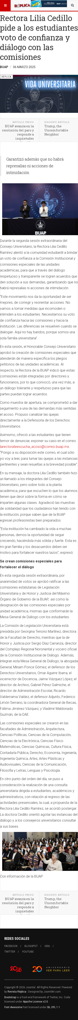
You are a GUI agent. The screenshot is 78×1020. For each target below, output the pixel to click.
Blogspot (31, 946)
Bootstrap (10, 997)
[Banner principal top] (49, 3)
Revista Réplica (17, 991)
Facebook (11, 946)
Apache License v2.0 (35, 1001)
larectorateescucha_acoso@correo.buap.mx (34, 447)
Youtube (28, 951)
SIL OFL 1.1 (53, 1007)
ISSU (47, 946)
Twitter (9, 951)
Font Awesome (13, 1007)
